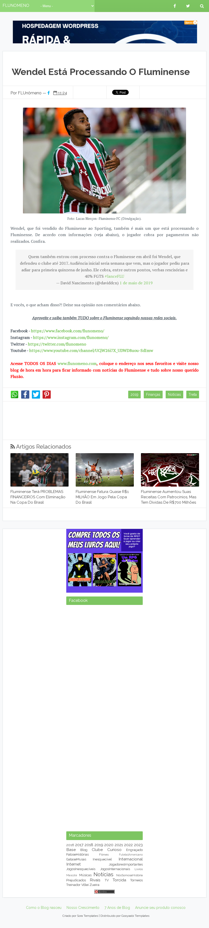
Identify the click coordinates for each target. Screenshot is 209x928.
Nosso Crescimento (83, 908)
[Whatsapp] (14, 397)
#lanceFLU (114, 276)
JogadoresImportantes (126, 864)
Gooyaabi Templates (135, 916)
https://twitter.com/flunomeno (57, 344)
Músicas (85, 875)
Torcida (119, 880)
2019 (134, 394)
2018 (89, 844)
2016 (70, 845)
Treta (193, 394)
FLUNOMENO (16, 5)
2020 (108, 844)
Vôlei (85, 885)
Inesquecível (102, 859)
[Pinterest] (47, 397)
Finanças (153, 394)
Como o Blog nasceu (43, 908)
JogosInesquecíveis (80, 869)
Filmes (104, 854)
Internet (73, 864)
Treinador (73, 885)
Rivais (95, 880)
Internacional (131, 859)
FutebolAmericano (131, 854)
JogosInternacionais (115, 869)
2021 (119, 844)
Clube (97, 849)
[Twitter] (36, 397)
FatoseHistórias (77, 854)
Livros (139, 869)
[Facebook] (25, 397)
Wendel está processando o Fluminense (101, 71)
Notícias (174, 394)
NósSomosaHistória (129, 875)
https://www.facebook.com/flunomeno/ (67, 331)
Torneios (136, 880)
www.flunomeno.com (77, 363)
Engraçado (134, 850)
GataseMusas (76, 859)
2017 (79, 844)
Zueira (94, 885)
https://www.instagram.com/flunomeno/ (71, 337)
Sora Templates (87, 916)
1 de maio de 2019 (136, 283)
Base (71, 849)
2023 (138, 844)
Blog (83, 850)
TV (107, 880)
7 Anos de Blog (117, 908)
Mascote (71, 875)
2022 (128, 844)
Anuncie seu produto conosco (160, 908)
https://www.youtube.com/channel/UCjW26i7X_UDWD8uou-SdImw (91, 350)
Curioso (114, 849)
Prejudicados (76, 880)
